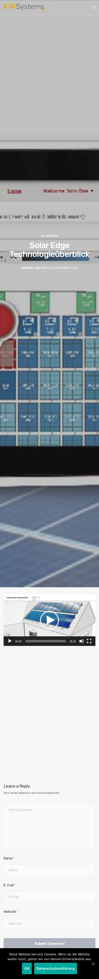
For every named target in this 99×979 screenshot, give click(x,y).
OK (26, 968)
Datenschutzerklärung (56, 968)
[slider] (45, 641)
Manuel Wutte (34, 268)
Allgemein (49, 235)
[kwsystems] (25, 7)
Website (11, 912)
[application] (49, 620)
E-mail (10, 885)
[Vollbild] (89, 641)
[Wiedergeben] (9, 641)
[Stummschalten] (81, 641)
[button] (49, 620)
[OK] (93, 963)
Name (9, 858)
